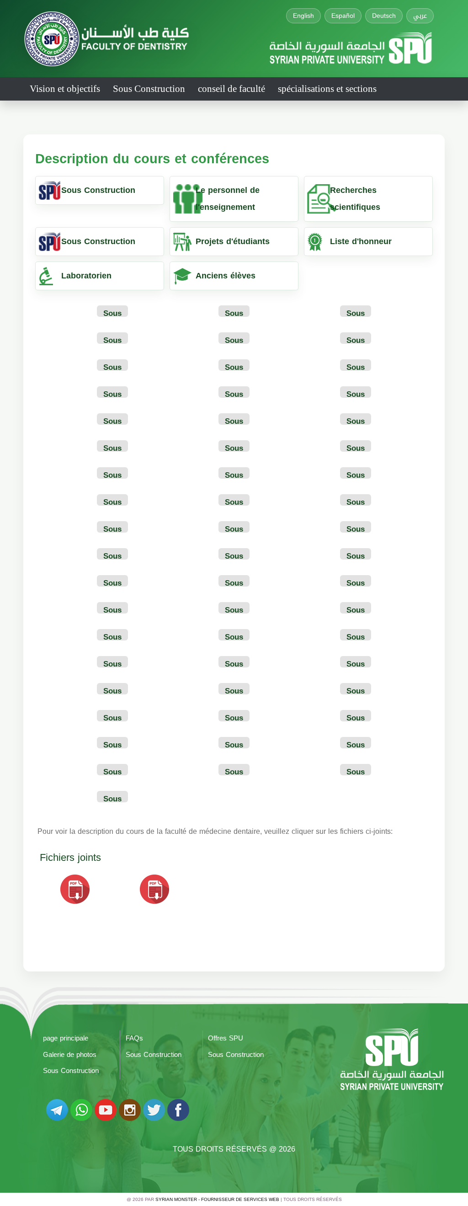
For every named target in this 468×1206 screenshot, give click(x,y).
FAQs (134, 1038)
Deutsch (384, 16)
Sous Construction (149, 88)
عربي (420, 16)
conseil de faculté (231, 88)
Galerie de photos (69, 1054)
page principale (65, 1038)
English (303, 16)
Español (343, 16)
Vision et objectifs (65, 88)
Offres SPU (225, 1038)
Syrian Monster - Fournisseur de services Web (217, 1199)
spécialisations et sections (327, 88)
